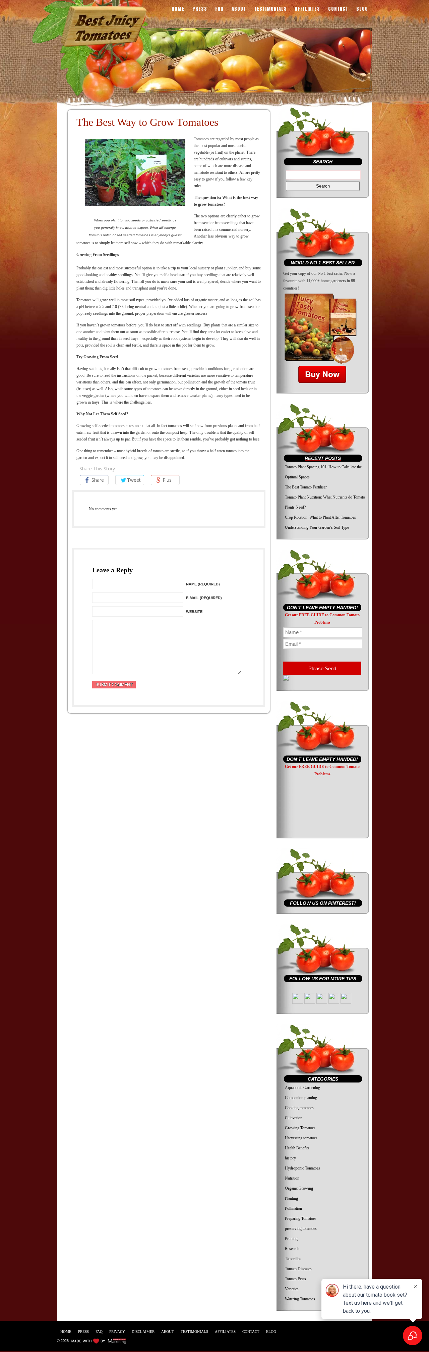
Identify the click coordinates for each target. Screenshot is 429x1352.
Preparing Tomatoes (300, 1218)
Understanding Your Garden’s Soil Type (317, 527)
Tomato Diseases (298, 1268)
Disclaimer (143, 1332)
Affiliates (307, 9)
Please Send (322, 668)
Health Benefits (297, 1148)
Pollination (293, 1208)
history (290, 1158)
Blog (362, 9)
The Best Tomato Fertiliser (306, 487)
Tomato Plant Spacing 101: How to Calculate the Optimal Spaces (323, 472)
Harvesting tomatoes (301, 1138)
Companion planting (301, 1097)
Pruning (291, 1238)
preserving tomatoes (301, 1228)
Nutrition (292, 1178)
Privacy (117, 1332)
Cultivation (293, 1117)
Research (292, 1248)
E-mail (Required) (204, 598)
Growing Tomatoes (300, 1128)
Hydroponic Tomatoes (302, 1168)
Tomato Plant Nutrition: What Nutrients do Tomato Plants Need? (325, 502)
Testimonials (270, 9)
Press (199, 9)
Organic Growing (299, 1188)
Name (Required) (203, 584)
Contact (338, 9)
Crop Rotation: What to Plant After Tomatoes (320, 517)
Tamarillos (293, 1258)
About (239, 9)
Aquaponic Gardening (302, 1087)
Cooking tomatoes (299, 1107)
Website (194, 612)
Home (178, 9)
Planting (291, 1198)
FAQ (219, 9)
